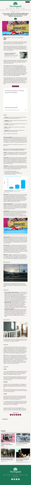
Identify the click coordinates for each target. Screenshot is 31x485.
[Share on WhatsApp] (16, 415)
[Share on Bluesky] (18, 415)
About (7, 8)
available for (13, 341)
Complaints (21, 474)
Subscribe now (15, 86)
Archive (10, 8)
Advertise (17, 8)
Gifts (14, 8)
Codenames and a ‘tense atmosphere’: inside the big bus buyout (6, 444)
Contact (26, 474)
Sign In (24, 8)
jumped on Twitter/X (17, 204)
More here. (19, 374)
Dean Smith (14, 304)
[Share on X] (10, 415)
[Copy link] (20, 415)
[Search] (21, 8)
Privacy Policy (15, 474)
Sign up (4, 474)
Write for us (9, 474)
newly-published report (12, 153)
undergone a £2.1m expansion (15, 310)
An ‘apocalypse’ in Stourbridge (21, 443)
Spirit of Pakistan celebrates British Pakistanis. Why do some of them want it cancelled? (22, 459)
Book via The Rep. (9, 379)
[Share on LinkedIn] (14, 415)
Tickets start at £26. (10, 391)
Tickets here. (15, 404)
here (6, 145)
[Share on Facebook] (12, 415)
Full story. (23, 301)
